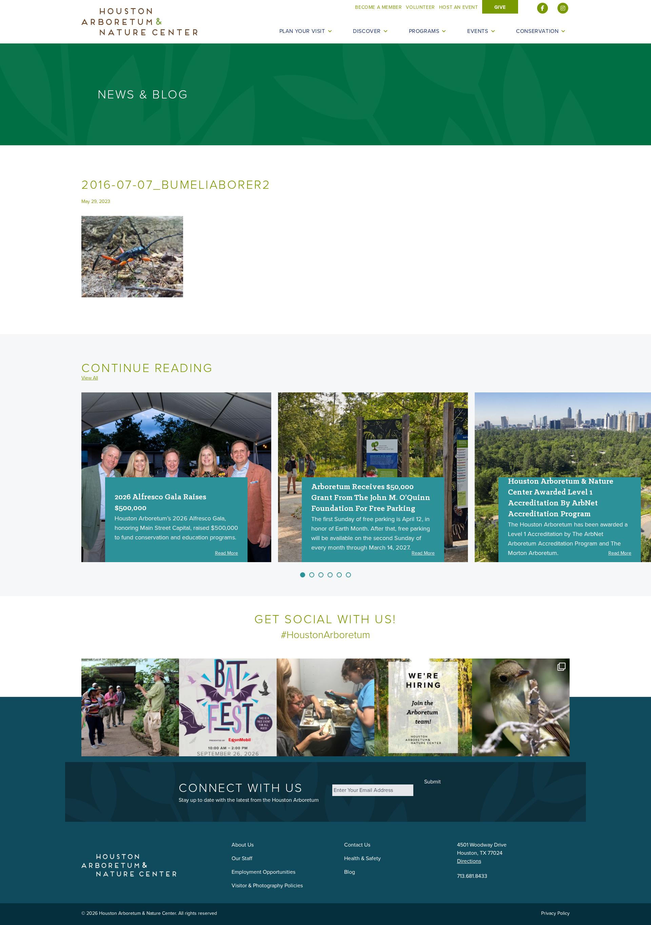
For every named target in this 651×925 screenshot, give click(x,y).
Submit (432, 781)
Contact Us (357, 845)
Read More (226, 553)
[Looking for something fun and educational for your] (325, 707)
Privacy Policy (555, 913)
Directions (469, 861)
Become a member (378, 7)
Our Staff (242, 858)
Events (477, 31)
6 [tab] (348, 575)
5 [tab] (339, 575)
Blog (349, 872)
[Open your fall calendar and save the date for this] (228, 707)
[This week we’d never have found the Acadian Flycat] (521, 707)
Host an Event (458, 7)
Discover (367, 31)
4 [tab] (330, 575)
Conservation (537, 31)
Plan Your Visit (302, 31)
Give (500, 7)
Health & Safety (362, 858)
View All (89, 378)
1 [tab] (302, 575)
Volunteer (420, 7)
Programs (424, 31)
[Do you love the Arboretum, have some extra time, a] (423, 707)
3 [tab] (321, 575)
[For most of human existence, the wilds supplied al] (130, 707)
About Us (243, 845)
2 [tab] (312, 575)
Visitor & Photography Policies (267, 885)
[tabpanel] (176, 477)
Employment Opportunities (263, 872)
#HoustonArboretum (325, 634)
